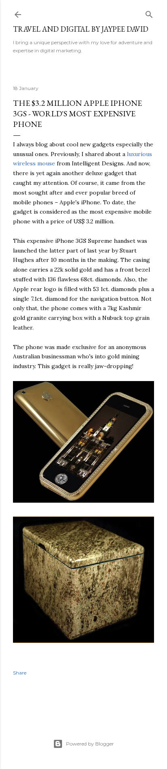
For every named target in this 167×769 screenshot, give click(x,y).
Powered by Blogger (90, 744)
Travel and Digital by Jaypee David (80, 29)
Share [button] (19, 673)
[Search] (149, 13)
